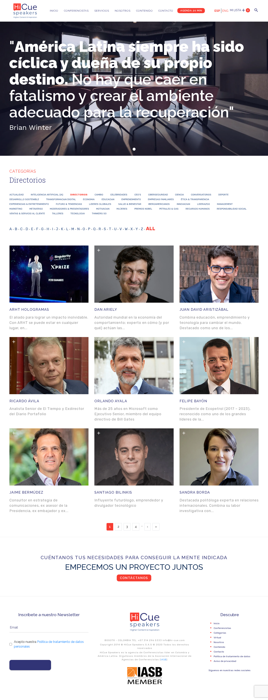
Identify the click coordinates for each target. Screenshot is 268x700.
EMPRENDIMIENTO (131, 199)
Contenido (144, 10)
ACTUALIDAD (16, 194)
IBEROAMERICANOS (159, 204)
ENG (225, 11)
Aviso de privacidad (225, 661)
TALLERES (57, 213)
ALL (150, 228)
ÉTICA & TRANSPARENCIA (195, 199)
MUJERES (122, 208)
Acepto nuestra (49, 644)
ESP (217, 11)
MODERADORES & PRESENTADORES (69, 208)
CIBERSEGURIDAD (158, 194)
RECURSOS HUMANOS (198, 208)
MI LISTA (239, 10)
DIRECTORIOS (79, 194)
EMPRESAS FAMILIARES (161, 199)
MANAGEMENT (225, 204)
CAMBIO (99, 194)
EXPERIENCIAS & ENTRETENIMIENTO (29, 204)
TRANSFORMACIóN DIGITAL (61, 199)
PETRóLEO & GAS (169, 208)
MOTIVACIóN (102, 208)
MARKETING (15, 208)
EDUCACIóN (108, 199)
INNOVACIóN (183, 204)
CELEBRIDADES (118, 194)
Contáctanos (134, 578)
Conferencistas (76, 10)
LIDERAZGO (203, 204)
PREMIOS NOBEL (143, 208)
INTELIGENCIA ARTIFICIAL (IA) (47, 194)
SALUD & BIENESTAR (129, 204)
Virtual (217, 637)
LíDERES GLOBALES (100, 204)
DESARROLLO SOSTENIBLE (24, 199)
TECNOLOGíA (77, 213)
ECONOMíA (89, 199)
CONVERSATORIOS (201, 194)
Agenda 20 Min (191, 10)
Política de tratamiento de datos (232, 656)
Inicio (54, 10)
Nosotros (122, 10)
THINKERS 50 (99, 213)
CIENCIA (179, 194)
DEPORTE (223, 194)
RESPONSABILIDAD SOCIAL (232, 208)
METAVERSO (36, 208)
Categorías (220, 632)
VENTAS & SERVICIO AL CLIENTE (27, 213)
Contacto (165, 10)
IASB (164, 659)
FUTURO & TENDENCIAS (69, 204)
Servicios (101, 10)
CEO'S (137, 194)
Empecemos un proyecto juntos (134, 567)
